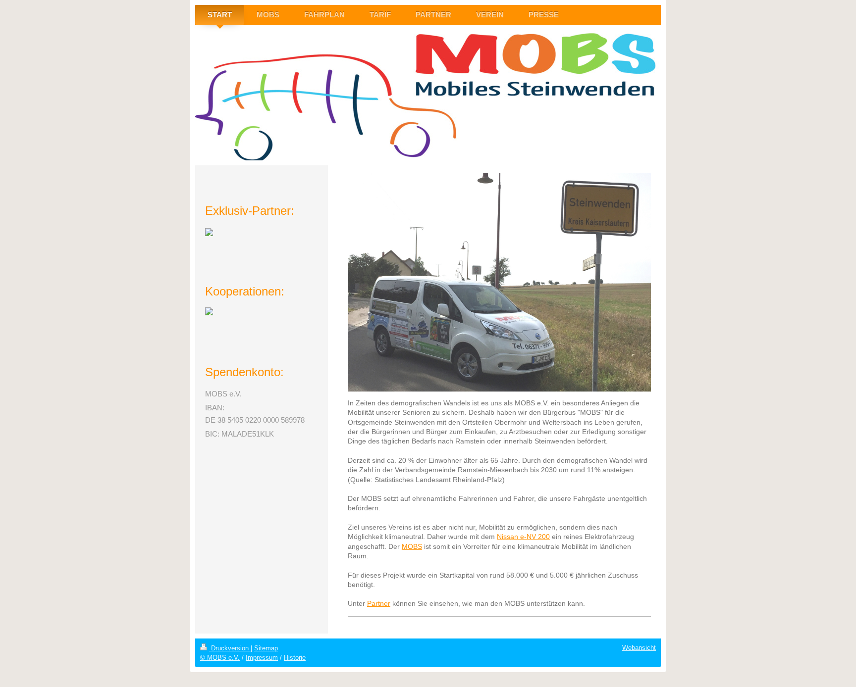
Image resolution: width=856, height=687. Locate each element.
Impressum (262, 657)
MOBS (412, 546)
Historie (295, 657)
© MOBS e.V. (220, 657)
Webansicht (639, 647)
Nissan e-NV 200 (523, 536)
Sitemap (266, 648)
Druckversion (230, 648)
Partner (378, 603)
